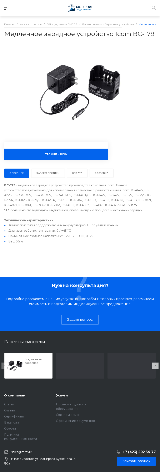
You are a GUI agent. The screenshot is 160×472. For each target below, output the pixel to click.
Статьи (9, 404)
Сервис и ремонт (69, 415)
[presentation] (4, 366)
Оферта (10, 428)
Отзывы (9, 410)
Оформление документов (75, 421)
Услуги (62, 395)
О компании (14, 395)
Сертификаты (14, 416)
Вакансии (11, 422)
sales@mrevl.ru (22, 452)
